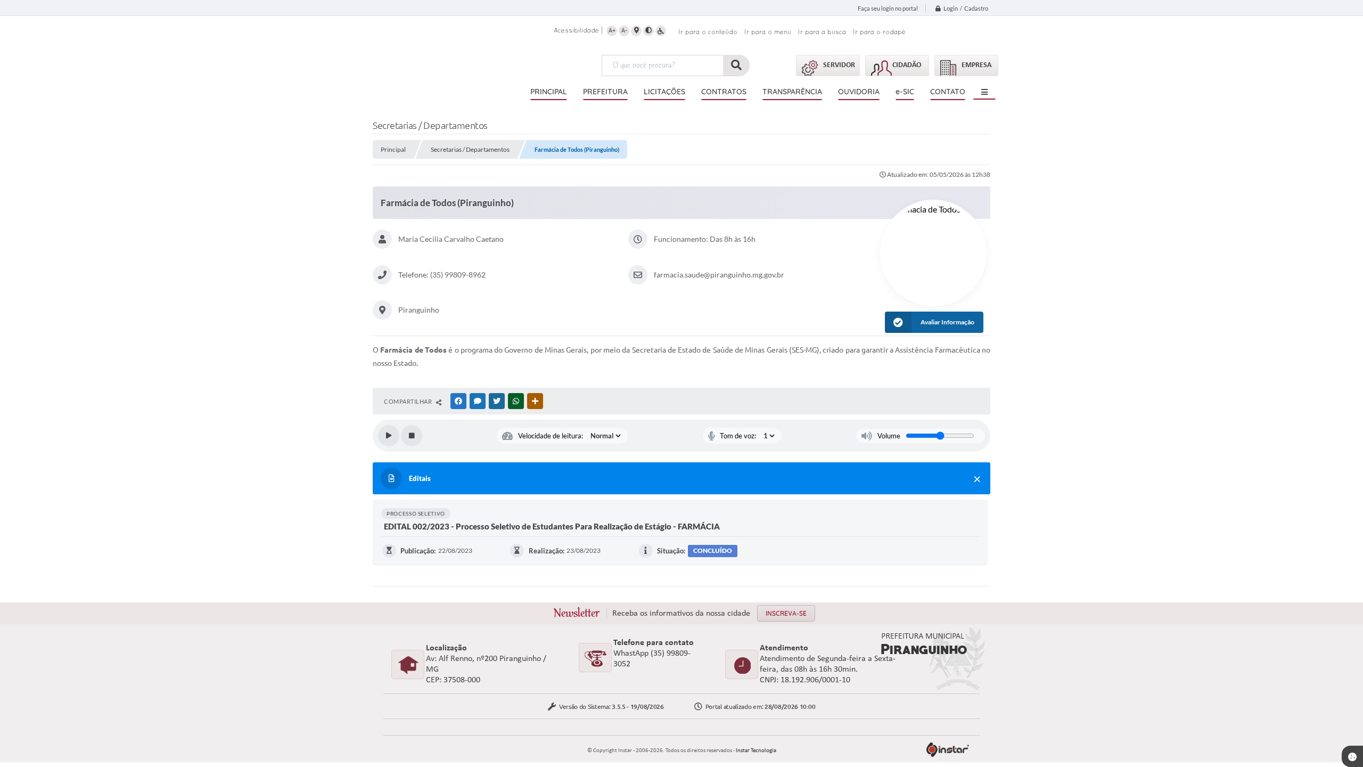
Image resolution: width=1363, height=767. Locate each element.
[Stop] (411, 435)
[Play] (388, 435)
